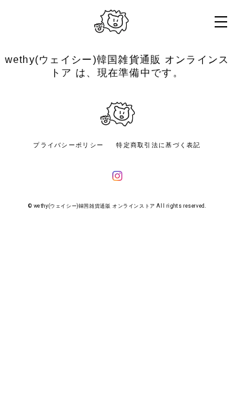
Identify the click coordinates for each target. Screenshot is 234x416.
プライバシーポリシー (68, 145)
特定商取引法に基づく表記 (158, 145)
